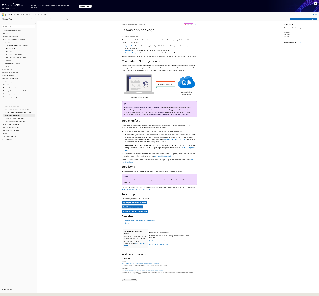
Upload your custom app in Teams (134, 203)
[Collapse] (35, 23)
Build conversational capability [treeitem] (14, 54)
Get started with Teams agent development (303, 19)
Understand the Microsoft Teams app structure (140, 221)
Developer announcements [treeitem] (10, 36)
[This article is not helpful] (300, 42)
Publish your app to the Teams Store (135, 211)
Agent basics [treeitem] (9, 51)
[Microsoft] (3, 14)
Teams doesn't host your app (292, 28)
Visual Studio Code (170, 139)
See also (286, 36)
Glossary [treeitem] (5, 133)
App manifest (129, 46)
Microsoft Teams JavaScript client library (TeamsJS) (142, 107)
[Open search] (310, 14)
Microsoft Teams (132, 24)
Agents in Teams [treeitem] (10, 48)
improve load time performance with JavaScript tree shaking (169, 114)
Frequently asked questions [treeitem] (11, 130)
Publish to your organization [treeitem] (12, 103)
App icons (128, 50)
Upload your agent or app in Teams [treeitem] (14, 118)
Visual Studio (182, 139)
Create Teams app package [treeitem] (12, 115)
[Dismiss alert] (315, 3)
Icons (127, 223)
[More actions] (195, 24)
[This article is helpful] (298, 42)
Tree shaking (159, 112)
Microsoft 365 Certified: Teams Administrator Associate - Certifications (142, 270)
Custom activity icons (132, 53)
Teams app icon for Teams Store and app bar (136, 189)
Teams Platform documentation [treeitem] (12, 30)
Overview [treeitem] (5, 33)
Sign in (315, 14)
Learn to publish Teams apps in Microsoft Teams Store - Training (140, 263)
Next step (287, 34)
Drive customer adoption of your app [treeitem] (15, 121)
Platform (141, 24)
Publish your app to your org (132, 207)
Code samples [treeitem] (7, 85)
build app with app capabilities (163, 156)
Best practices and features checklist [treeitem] (16, 57)
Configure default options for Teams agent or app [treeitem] (18, 112)
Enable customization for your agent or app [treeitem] (17, 109)
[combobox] (18, 26)
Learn (124, 24)
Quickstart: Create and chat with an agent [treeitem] (17, 45)
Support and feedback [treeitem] (9, 136)
